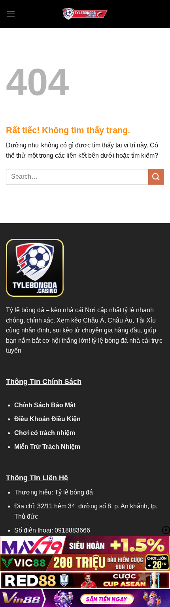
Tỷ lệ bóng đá (25, 310)
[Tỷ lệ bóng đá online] (85, 14)
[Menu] (10, 13)
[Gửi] (156, 176)
